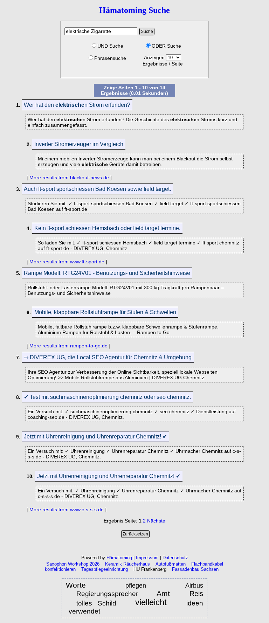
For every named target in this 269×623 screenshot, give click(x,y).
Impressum (147, 557)
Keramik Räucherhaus (127, 564)
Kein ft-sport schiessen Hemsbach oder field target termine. (107, 228)
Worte (76, 585)
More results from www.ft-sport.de (66, 261)
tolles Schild (96, 603)
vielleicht (154, 602)
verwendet (84, 611)
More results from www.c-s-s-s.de (66, 509)
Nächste (156, 521)
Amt (166, 593)
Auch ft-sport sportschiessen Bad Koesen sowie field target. (97, 189)
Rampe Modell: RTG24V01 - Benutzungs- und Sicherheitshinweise (107, 273)
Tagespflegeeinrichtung (104, 569)
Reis (196, 593)
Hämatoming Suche (134, 10)
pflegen (142, 585)
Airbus (194, 585)
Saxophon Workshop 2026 (72, 564)
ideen (194, 603)
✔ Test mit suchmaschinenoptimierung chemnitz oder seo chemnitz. (107, 397)
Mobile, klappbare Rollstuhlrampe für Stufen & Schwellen (105, 312)
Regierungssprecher (107, 593)
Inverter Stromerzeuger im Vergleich (78, 144)
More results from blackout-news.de (69, 177)
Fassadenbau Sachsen (195, 569)
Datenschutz (175, 557)
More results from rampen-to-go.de (68, 345)
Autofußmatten (171, 564)
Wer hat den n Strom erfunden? (77, 105)
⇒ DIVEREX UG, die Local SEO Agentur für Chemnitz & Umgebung (108, 357)
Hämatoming (119, 557)
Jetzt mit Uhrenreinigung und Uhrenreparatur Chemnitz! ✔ (95, 436)
